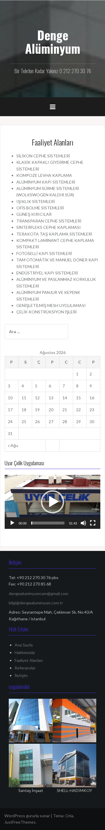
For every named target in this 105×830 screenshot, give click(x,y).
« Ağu (13, 445)
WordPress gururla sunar (27, 815)
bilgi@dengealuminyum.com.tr (36, 602)
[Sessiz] (83, 523)
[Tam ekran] (93, 523)
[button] (52, 501)
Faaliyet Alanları (29, 660)
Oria (69, 815)
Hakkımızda (25, 652)
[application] (52, 502)
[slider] (47, 523)
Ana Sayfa (24, 644)
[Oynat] (12, 523)
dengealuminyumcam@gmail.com (38, 593)
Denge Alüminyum (52, 41)
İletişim (21, 675)
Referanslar (25, 667)
